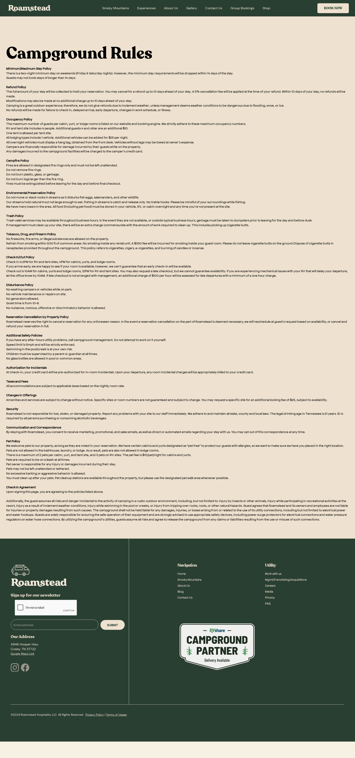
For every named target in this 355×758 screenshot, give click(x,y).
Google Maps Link (22, 653)
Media (269, 591)
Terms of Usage (116, 715)
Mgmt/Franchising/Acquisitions (286, 579)
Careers (270, 585)
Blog (181, 591)
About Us (184, 585)
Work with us (273, 573)
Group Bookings (242, 8)
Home (182, 573)
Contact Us (185, 597)
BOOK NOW (333, 8)
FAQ (268, 603)
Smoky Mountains (190, 579)
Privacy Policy (94, 715)
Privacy (270, 597)
